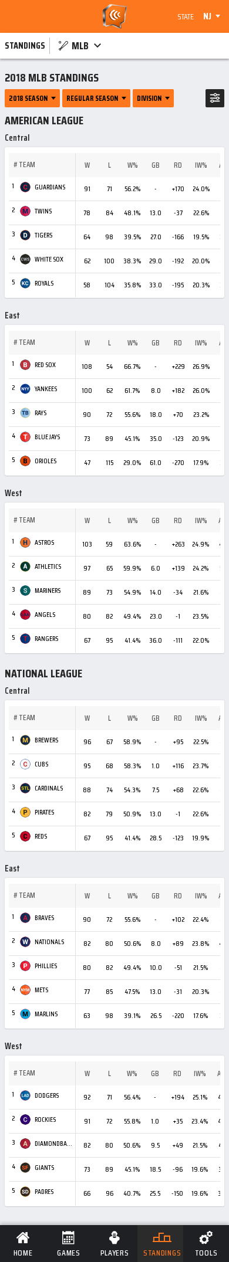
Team (27, 164)
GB (155, 165)
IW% (201, 165)
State (185, 16)
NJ (207, 16)
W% (132, 165)
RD (178, 165)
